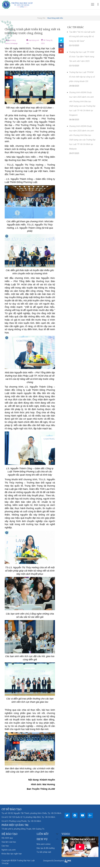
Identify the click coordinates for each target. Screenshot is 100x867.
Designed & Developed (53, 861)
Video (66, 834)
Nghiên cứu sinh (9, 850)
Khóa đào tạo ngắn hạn (12, 854)
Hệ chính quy (7, 838)
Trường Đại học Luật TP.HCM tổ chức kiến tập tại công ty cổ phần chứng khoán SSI (82, 76)
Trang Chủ (41, 18)
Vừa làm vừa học (9, 842)
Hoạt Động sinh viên (55, 18)
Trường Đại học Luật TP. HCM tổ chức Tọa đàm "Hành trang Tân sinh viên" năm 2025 (81, 56)
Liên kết (43, 834)
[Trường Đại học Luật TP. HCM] (18, 4)
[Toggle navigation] (92, 4)
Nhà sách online (44, 844)
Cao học (5, 846)
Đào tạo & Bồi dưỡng (46, 848)
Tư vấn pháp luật (44, 852)
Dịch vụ (42, 839)
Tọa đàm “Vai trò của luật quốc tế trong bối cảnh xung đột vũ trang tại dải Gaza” (82, 36)
